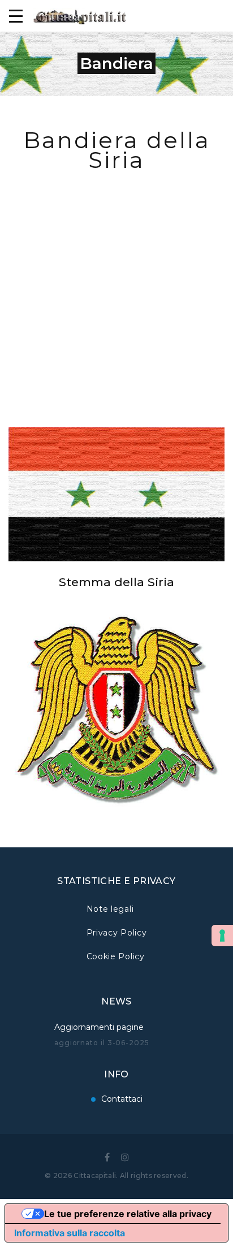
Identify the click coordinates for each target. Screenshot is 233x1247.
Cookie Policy (116, 956)
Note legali (110, 909)
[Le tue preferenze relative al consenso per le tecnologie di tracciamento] (222, 935)
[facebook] (107, 1157)
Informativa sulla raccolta (69, 1233)
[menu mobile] (15, 15)
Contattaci (122, 1099)
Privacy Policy (117, 933)
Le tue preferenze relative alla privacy (128, 1213)
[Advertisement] (116, 288)
